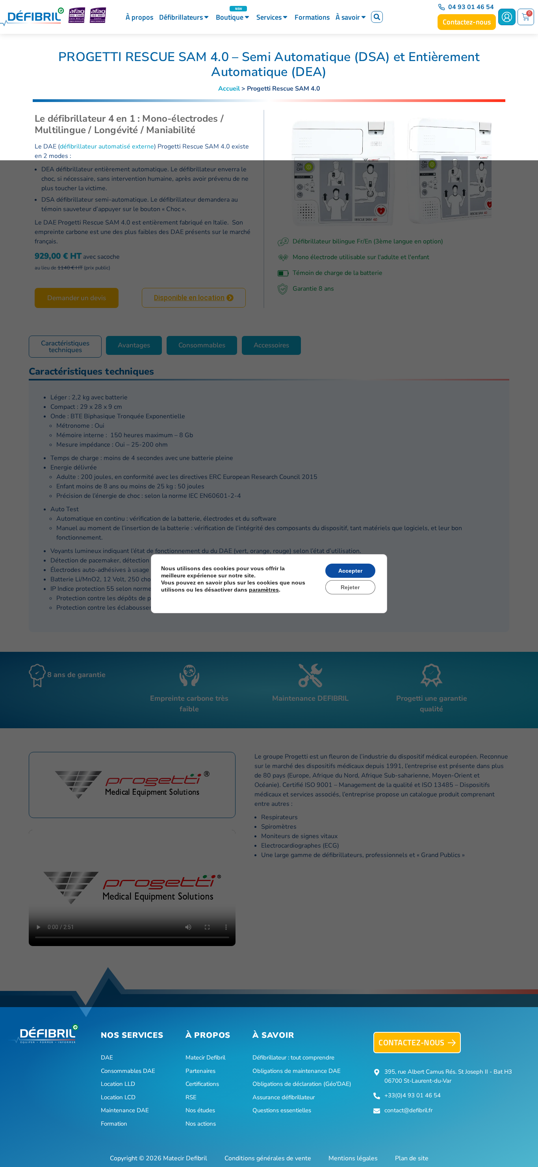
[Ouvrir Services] (285, 17)
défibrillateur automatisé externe (107, 146)
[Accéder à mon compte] (507, 17)
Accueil (229, 88)
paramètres (264, 589)
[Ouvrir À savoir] (363, 17)
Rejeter (350, 587)
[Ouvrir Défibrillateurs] (206, 17)
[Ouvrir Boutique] (246, 17)
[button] (377, 17)
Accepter (350, 571)
